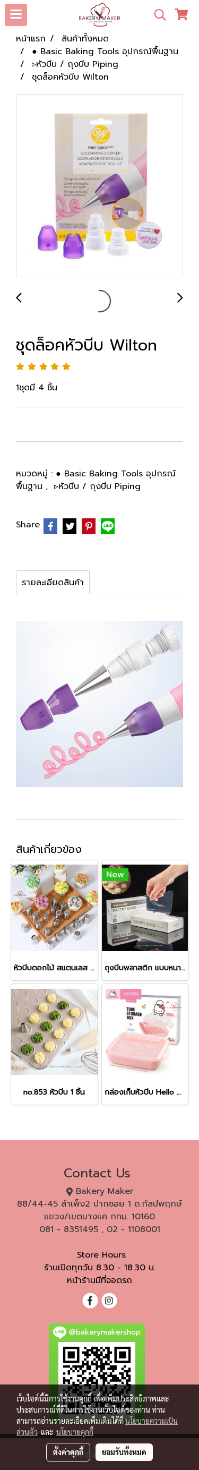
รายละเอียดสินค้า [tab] (53, 582)
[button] (156, 15)
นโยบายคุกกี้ (74, 1432)
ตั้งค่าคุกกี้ (68, 1452)
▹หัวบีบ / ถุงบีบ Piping (97, 486)
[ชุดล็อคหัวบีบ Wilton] (99, 186)
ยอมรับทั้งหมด (124, 1452)
